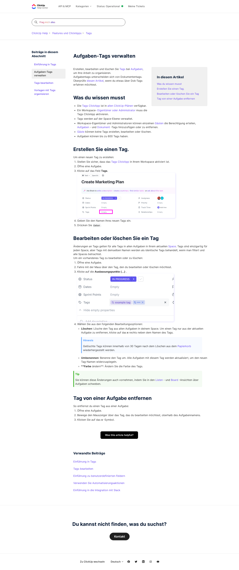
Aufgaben (137, 69)
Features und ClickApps (66, 33)
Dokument (103, 127)
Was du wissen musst (169, 83)
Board (174, 380)
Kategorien (82, 6)
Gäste (80, 131)
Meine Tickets (136, 6)
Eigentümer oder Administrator (116, 110)
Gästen (159, 123)
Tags (89, 33)
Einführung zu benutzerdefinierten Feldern (99, 475)
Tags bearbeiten (83, 468)
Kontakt (119, 536)
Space (172, 246)
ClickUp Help (40, 33)
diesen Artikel (95, 80)
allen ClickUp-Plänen (120, 105)
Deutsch (116, 561)
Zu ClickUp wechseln (92, 561)
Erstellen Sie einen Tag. (170, 88)
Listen (159, 380)
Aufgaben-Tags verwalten (43, 73)
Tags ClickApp (91, 105)
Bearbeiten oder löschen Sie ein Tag (178, 93)
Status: (108, 6)
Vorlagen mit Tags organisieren (44, 92)
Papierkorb (184, 346)
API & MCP (64, 6)
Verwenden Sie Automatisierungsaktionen (98, 483)
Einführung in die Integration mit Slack (96, 490)
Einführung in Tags (84, 461)
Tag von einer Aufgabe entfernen (176, 98)
